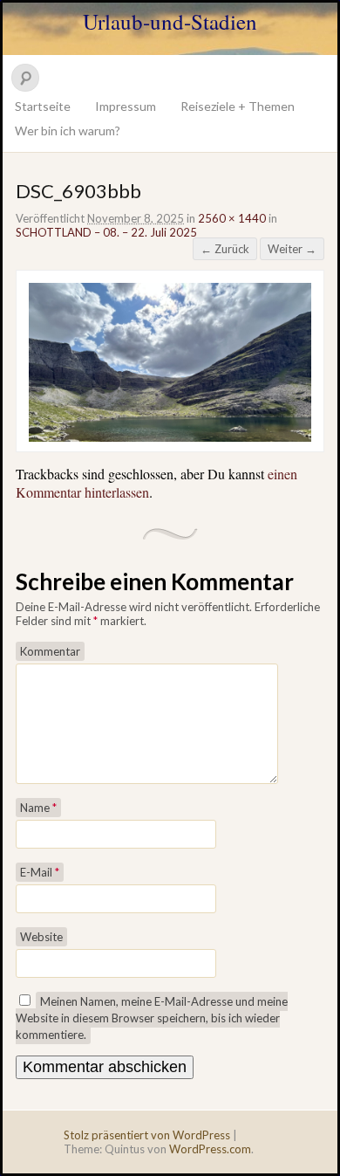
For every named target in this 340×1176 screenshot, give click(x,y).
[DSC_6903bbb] (170, 437)
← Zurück (225, 249)
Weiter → (292, 249)
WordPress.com (210, 1149)
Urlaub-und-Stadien (170, 21)
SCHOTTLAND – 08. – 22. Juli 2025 (106, 232)
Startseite (43, 106)
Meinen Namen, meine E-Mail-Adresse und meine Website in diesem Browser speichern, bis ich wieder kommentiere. (152, 1018)
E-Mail (39, 872)
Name (38, 808)
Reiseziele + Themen (237, 106)
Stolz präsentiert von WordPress (147, 1135)
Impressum (125, 106)
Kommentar (50, 651)
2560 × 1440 (232, 218)
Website (41, 937)
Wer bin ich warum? (67, 130)
